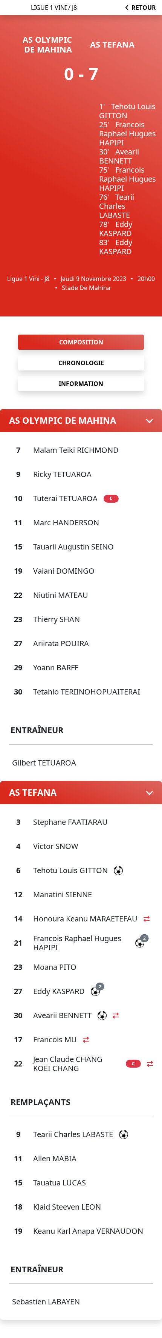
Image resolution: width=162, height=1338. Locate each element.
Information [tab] (81, 384)
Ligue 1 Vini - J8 (28, 279)
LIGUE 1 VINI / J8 (54, 7)
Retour (143, 7)
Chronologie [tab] (81, 363)
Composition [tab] (81, 342)
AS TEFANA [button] (33, 792)
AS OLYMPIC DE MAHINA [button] (62, 420)
